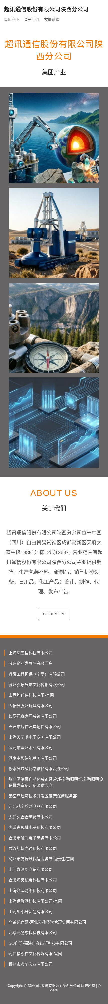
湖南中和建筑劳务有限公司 (33, 758)
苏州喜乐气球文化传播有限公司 (37, 685)
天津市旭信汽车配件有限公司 (35, 727)
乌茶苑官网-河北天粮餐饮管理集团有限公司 (47, 922)
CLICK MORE (54, 614)
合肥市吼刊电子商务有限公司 (35, 838)
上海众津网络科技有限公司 (33, 890)
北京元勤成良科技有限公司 (33, 933)
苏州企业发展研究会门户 (31, 663)
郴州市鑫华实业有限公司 (31, 964)
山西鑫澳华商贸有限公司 (31, 869)
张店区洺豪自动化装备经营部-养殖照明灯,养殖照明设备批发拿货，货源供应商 (56, 782)
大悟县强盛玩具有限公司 (31, 706)
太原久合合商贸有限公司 (31, 817)
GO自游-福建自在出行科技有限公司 (40, 943)
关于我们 (31, 19)
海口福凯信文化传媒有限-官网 (35, 954)
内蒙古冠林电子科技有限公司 (35, 827)
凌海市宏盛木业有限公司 (31, 748)
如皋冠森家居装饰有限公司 (33, 716)
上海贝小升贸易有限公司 (31, 912)
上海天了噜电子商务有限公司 (35, 737)
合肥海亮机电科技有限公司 (33, 880)
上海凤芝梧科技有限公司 (31, 653)
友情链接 (51, 19)
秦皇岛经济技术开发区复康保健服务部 (43, 796)
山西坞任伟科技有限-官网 (31, 695)
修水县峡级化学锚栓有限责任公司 (39, 769)
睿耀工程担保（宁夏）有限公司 (37, 674)
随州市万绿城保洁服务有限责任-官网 (41, 859)
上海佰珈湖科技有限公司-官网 (35, 901)
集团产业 (11, 19)
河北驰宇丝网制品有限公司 (33, 806)
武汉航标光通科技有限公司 (33, 848)
